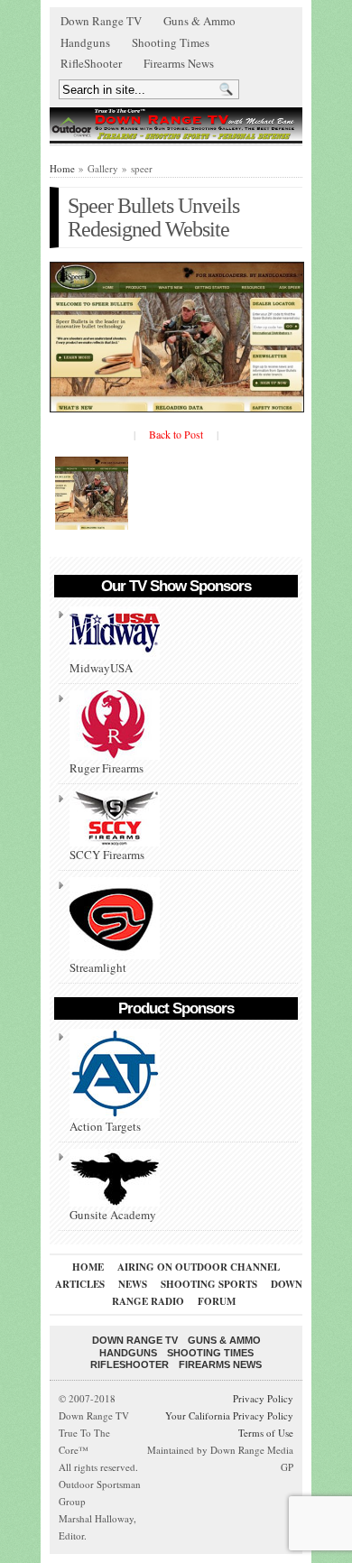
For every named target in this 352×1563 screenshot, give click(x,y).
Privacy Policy (263, 1398)
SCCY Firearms (106, 854)
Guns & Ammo (199, 21)
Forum (217, 1301)
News (132, 1284)
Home (62, 168)
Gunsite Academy (112, 1215)
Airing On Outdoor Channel (198, 1267)
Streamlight (97, 967)
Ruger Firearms (106, 768)
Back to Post (176, 434)
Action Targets (105, 1126)
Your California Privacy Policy (229, 1415)
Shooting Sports (209, 1284)
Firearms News (179, 63)
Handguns (85, 42)
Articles (80, 1284)
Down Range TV (101, 21)
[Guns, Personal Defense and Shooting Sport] (176, 124)
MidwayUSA (101, 668)
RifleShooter (91, 63)
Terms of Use (265, 1432)
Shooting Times (170, 42)
